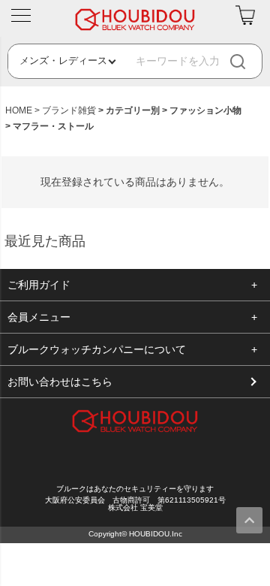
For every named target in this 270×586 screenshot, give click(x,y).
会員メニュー (39, 317)
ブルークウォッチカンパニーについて (97, 349)
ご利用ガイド (39, 285)
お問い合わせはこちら (60, 382)
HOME (18, 110)
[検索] (250, 61)
